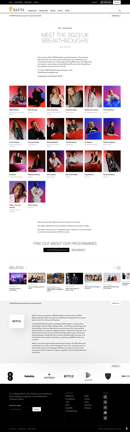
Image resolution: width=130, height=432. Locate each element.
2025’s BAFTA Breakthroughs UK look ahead (111, 276)
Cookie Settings (32, 429)
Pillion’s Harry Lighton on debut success (74, 275)
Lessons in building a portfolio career (35, 275)
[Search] (120, 11)
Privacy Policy (21, 429)
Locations (94, 2)
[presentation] (115, 268)
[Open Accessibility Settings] (126, 428)
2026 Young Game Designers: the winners (92, 275)
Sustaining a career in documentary (16, 275)
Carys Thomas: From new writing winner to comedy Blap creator (55, 276)
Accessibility (12, 429)
